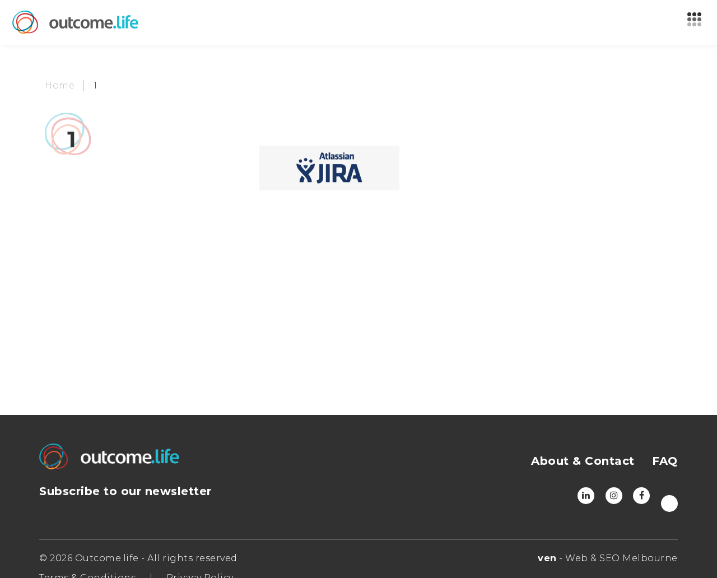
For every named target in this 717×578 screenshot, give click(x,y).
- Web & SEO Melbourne (608, 558)
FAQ (665, 461)
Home (60, 85)
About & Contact (583, 461)
